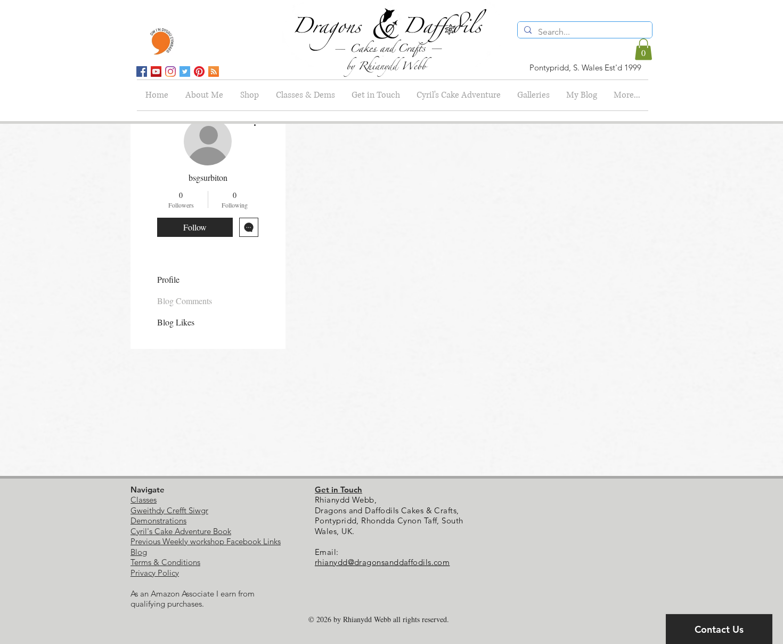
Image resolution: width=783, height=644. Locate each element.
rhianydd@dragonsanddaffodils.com (382, 562)
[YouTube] (156, 71)
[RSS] (213, 71)
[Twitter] (185, 71)
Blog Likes (175, 322)
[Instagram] (170, 71)
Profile (168, 279)
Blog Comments (184, 300)
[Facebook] (141, 71)
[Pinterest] (199, 71)
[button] (643, 49)
